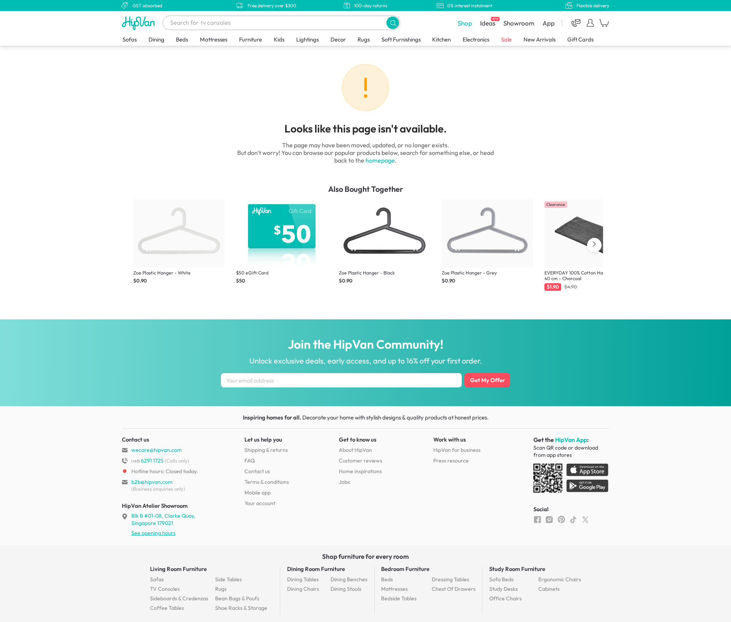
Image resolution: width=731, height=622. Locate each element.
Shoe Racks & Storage (241, 607)
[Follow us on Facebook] (537, 519)
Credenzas (179, 598)
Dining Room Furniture (316, 569)
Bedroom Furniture (405, 569)
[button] (392, 22)
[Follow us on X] (585, 519)
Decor (338, 39)
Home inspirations (360, 471)
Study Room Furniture (517, 569)
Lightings (307, 39)
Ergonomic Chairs (559, 579)
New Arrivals (539, 39)
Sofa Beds (501, 579)
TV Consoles (165, 588)
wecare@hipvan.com (156, 450)
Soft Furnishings (401, 39)
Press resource (451, 460)
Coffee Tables (167, 607)
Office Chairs (505, 598)
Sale (506, 39)
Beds (182, 39)
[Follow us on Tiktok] (573, 519)
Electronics (476, 39)
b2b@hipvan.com (151, 481)
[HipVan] (139, 23)
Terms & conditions (266, 481)
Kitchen (441, 39)
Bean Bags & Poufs (237, 598)
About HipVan (355, 450)
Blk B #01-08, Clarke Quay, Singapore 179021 (163, 519)
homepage (380, 160)
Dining (156, 39)
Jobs (344, 481)
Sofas (130, 39)
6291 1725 (147, 460)
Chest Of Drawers (454, 588)
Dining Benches (348, 579)
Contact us (257, 471)
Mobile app (257, 492)
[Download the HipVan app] (571, 480)
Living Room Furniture (178, 569)
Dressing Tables (450, 579)
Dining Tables (303, 579)
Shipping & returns (266, 450)
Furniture (250, 39)
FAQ (249, 460)
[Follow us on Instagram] (549, 519)
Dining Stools (345, 588)
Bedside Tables (399, 598)
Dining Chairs (303, 588)
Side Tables (228, 579)
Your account (259, 503)
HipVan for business (456, 450)
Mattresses (213, 39)
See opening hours (153, 532)
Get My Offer (487, 380)
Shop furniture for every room (365, 556)
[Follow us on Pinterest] (561, 519)
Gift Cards (580, 39)
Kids (279, 39)
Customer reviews (360, 460)
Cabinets (549, 588)
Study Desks (503, 588)
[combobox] (281, 23)
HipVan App (571, 439)
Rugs (364, 39)
